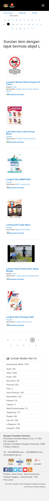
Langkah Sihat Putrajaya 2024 (20, 317)
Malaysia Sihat (20, 229)
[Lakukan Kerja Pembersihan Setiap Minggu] (21, 253)
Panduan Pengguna (11, 477)
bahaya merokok (27, 89)
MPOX (28, 229)
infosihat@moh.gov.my (12, 455)
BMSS (18, 184)
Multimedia (22, 13)
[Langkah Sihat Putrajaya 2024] (14, 300)
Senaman (29, 322)
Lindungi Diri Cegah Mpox (18, 225)
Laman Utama (8, 13)
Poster (15, 87)
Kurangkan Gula (21, 138)
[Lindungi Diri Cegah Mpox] (14, 209)
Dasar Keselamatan (31, 474)
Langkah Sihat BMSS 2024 (18, 179)
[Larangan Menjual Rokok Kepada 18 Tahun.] (14, 65)
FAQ (35, 477)
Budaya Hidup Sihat (23, 276)
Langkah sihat (25, 184)
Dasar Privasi (17, 474)
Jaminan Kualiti (26, 477)
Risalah (34, 13)
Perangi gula (31, 138)
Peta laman (8, 480)
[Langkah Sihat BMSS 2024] (14, 163)
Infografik (9, 136)
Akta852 (18, 89)
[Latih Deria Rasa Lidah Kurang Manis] (14, 115)
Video (14, 273)
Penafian (6, 474)
